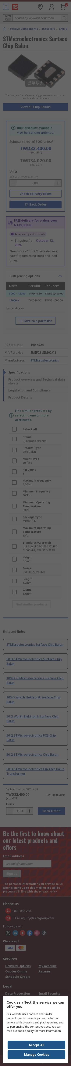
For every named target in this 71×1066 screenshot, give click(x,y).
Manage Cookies (36, 1054)
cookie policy (26, 1031)
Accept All (36, 1045)
